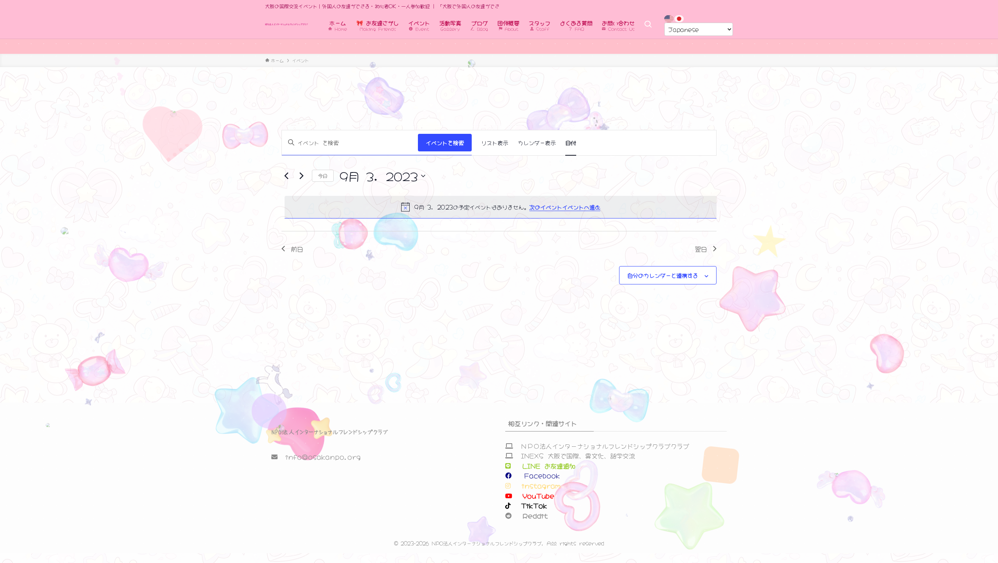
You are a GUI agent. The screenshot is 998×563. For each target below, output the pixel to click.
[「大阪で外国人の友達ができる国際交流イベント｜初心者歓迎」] (286, 24)
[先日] (286, 176)
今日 (322, 175)
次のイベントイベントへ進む (564, 207)
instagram (537, 485)
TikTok (532, 505)
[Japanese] (679, 17)
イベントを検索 (445, 142)
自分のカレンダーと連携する (662, 275)
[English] (669, 17)
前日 (297, 248)
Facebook (538, 475)
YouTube (536, 495)
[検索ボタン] (647, 24)
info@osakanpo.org (323, 456)
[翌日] (301, 176)
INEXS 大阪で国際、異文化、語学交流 (578, 455)
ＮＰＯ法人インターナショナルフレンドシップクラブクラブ (605, 445)
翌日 (701, 248)
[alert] (501, 207)
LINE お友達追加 (548, 465)
